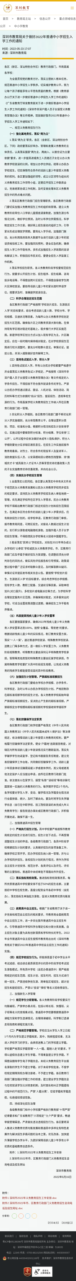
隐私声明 (38, 1236)
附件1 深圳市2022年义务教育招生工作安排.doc (29, 1198)
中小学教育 (21, 26)
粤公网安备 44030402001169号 (23, 1258)
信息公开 (45, 18)
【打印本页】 (53, 1223)
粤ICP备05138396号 (13, 1241)
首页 (5, 18)
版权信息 (23, 1236)
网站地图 (52, 1236)
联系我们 (9, 1236)
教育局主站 (24, 18)
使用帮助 (66, 1236)
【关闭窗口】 (67, 1223)
